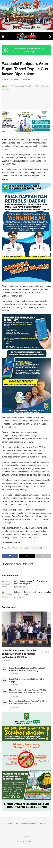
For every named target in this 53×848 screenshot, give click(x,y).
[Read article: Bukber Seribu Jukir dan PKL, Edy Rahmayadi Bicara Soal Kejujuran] (7, 583)
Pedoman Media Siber (29, 823)
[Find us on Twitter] (21, 841)
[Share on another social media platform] (43, 556)
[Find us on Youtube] (30, 841)
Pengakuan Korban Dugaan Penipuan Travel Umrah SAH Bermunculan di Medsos (28, 702)
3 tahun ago (20, 587)
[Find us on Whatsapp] (33, 841)
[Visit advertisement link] (26, 15)
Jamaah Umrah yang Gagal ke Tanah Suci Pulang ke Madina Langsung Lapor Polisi (19, 654)
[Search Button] (50, 36)
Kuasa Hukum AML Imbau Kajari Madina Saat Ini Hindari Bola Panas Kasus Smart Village (27, 669)
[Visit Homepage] (26, 36)
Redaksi (7, 79)
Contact (10, 823)
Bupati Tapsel (13, 548)
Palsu (34, 548)
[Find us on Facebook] (17, 841)
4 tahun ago (20, 598)
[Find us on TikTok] (24, 841)
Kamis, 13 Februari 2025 (22, 79)
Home (17, 823)
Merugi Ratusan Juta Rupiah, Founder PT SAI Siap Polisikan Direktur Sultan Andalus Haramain (28, 691)
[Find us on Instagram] (27, 841)
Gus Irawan (24, 548)
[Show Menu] (3, 36)
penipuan (41, 548)
